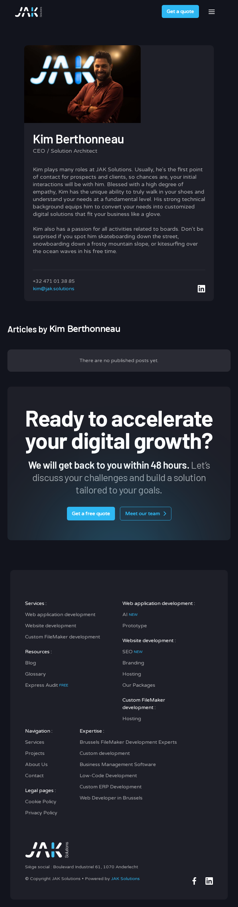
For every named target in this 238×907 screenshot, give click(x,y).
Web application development (60, 614)
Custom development (105, 753)
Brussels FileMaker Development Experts (128, 742)
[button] (211, 11)
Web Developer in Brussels (111, 798)
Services (34, 742)
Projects (35, 753)
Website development (50, 626)
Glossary (35, 674)
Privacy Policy (41, 813)
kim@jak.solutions (53, 289)
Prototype (134, 626)
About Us (36, 764)
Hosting (131, 674)
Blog (30, 663)
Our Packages (138, 685)
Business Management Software (118, 764)
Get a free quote (91, 513)
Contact (34, 776)
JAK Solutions (125, 878)
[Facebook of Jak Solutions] (194, 881)
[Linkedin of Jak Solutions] (209, 881)
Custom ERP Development (111, 787)
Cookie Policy (40, 802)
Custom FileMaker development (62, 637)
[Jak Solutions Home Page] (81, 849)
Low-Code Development (108, 776)
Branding (133, 663)
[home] (29, 11)
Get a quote (180, 11)
